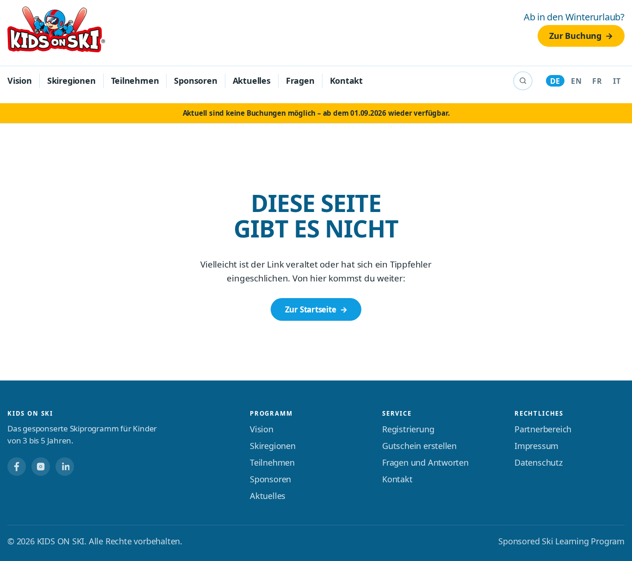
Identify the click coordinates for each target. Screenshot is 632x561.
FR (597, 81)
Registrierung (408, 429)
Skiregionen (71, 80)
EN (576, 81)
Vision (19, 80)
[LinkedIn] (65, 466)
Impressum (536, 445)
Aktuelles (252, 80)
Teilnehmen (135, 80)
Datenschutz (538, 462)
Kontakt (346, 80)
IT (616, 81)
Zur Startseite (310, 309)
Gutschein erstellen (419, 445)
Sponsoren (195, 80)
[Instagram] (40, 466)
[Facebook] (16, 466)
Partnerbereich (542, 429)
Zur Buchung (575, 35)
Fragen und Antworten (425, 462)
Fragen (300, 80)
